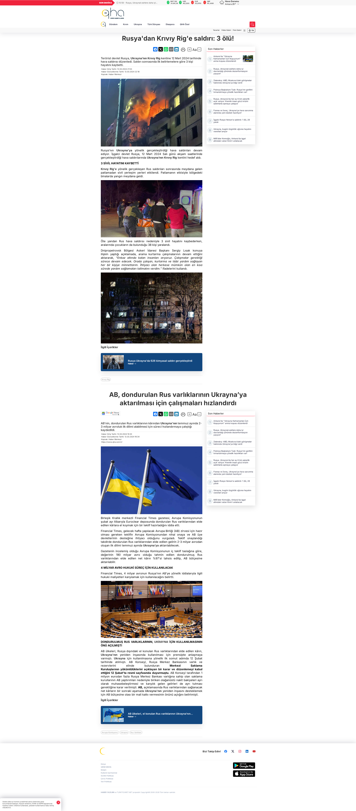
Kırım (125, 24)
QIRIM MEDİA (106, 767)
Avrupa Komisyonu (110, 732)
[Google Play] (237, 765)
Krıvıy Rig (154, 58)
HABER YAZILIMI (107, 792)
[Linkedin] (247, 751)
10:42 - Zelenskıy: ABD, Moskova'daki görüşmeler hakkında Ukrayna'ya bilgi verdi (140, 3)
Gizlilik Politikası (107, 776)
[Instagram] (240, 751)
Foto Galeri (237, 30)
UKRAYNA (161, 642)
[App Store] (237, 773)
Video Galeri (226, 30)
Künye (103, 764)
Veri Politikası (106, 782)
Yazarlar (216, 30)
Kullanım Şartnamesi (109, 773)
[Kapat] (58, 802)
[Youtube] (254, 751)
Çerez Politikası (107, 779)
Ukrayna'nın (168, 423)
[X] (233, 751)
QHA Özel (184, 24)
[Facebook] (225, 751)
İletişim (103, 770)
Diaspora (170, 24)
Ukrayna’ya (151, 545)
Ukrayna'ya (124, 150)
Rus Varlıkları (135, 732)
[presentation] (161, 2)
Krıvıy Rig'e (109, 169)
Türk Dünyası (153, 24)
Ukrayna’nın (139, 58)
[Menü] (244, 30)
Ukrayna (138, 24)
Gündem (113, 24)
